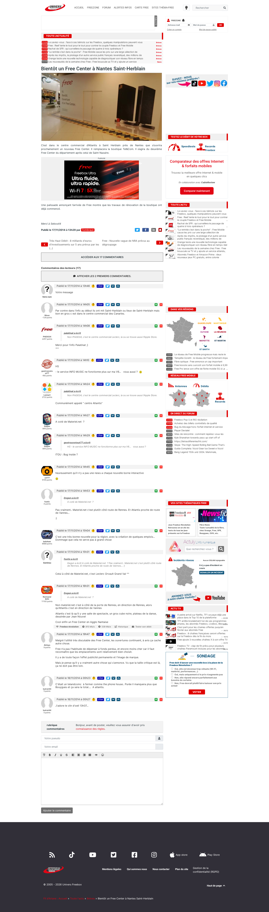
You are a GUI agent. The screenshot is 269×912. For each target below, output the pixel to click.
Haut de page (214, 885)
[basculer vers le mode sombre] (186, 8)
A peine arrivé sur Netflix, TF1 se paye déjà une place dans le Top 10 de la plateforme (201, 616)
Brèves (159, 42)
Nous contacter (161, 869)
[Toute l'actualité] (155, 35)
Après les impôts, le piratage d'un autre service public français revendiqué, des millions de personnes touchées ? (202, 239)
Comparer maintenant (197, 190)
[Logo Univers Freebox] (55, 7)
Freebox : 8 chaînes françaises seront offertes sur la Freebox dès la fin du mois (201, 635)
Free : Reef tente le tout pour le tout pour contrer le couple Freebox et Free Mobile (90, 45)
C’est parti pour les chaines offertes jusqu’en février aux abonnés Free (200, 628)
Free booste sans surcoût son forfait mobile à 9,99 (200, 365)
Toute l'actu (77, 898)
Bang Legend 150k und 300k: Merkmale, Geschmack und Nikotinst (195, 453)
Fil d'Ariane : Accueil (55, 898)
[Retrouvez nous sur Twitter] (114, 854)
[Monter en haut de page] (118, 286)
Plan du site (181, 869)
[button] (44, 755)
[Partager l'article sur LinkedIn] (153, 230)
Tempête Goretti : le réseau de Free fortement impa (201, 358)
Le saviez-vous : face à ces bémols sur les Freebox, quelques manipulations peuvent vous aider (202, 214)
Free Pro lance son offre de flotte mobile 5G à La (199, 368)
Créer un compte (174, 29)
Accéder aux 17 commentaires (102, 257)
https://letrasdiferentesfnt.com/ (190, 441)
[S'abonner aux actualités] (160, 230)
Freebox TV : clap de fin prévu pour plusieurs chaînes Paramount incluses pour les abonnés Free (201, 648)
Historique (123, 626)
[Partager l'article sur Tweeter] (137, 230)
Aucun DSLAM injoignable (214, 560)
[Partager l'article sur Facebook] (145, 230)
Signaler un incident (211, 572)
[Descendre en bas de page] (113, 286)
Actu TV (176, 608)
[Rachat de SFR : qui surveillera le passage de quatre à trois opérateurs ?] (171, 225)
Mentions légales (111, 869)
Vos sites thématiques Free (189, 503)
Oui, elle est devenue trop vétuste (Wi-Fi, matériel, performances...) (194, 670)
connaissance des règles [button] (90, 728)
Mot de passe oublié (208, 29)
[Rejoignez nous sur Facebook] (135, 854)
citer (100, 286)
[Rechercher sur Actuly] (221, 549)
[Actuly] (176, 546)
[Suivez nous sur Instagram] (154, 854)
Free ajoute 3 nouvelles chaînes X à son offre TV (202, 639)
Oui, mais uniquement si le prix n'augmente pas (199, 674)
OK (220, 25)
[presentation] (44, 755)
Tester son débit (143, 626)
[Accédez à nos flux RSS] (52, 854)
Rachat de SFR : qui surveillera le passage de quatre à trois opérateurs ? (85, 48)
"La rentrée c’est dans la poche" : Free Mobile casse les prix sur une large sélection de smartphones (202, 232)
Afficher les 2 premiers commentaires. (104, 276)
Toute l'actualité (57, 36)
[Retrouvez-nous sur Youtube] (93, 854)
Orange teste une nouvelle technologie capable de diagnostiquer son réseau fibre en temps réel (202, 245)
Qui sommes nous (137, 869)
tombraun (88, 229)
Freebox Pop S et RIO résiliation (190, 419)
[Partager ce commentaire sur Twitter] (108, 286)
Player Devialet (182, 430)
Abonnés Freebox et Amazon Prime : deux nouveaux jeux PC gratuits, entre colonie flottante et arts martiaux (202, 257)
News (159, 62)
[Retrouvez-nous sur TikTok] (72, 854)
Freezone (176, 20)
